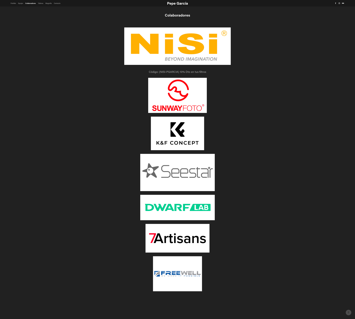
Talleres (40, 3)
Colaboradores (30, 3)
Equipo (20, 3)
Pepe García (177, 3)
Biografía (48, 3)
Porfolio (13, 3)
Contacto (57, 3)
